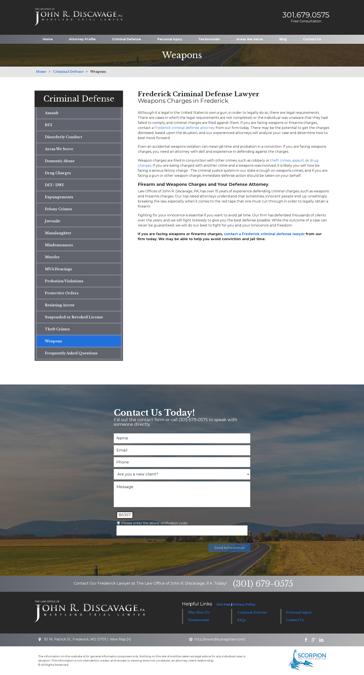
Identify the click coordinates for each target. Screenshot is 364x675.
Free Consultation (306, 21)
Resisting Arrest (59, 305)
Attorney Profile (82, 39)
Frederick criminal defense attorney (184, 128)
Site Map (223, 604)
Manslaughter (58, 233)
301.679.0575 (305, 14)
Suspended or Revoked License (74, 317)
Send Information (229, 548)
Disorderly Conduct (63, 137)
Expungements (59, 197)
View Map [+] (120, 639)
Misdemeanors (59, 245)
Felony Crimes (58, 209)
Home (48, 39)
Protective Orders (61, 293)
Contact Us (312, 39)
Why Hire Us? (199, 612)
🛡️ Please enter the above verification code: (152, 523)
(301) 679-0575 (263, 584)
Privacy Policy (244, 604)
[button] (255, 612)
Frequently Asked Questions (71, 353)
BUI (48, 125)
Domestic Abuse (60, 161)
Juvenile (52, 221)
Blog (283, 39)
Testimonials (209, 39)
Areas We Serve (249, 39)
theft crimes (280, 160)
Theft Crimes (57, 329)
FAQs (241, 620)
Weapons (53, 341)
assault (298, 160)
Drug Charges (58, 173)
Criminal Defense (126, 39)
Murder (52, 257)
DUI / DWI (54, 185)
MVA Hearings (58, 269)
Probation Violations (64, 281)
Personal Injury (169, 39)
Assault (51, 113)
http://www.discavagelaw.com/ (219, 639)
